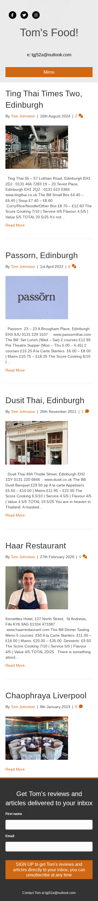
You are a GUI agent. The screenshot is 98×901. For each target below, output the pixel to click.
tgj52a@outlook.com (51, 54)
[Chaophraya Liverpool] (36, 737)
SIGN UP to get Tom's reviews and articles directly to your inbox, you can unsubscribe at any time (49, 869)
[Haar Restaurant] (36, 587)
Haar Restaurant (35, 545)
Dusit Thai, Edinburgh (44, 400)
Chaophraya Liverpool (46, 695)
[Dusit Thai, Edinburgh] (36, 442)
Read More (15, 225)
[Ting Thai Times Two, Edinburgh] (36, 147)
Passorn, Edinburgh (41, 255)
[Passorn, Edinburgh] (36, 297)
